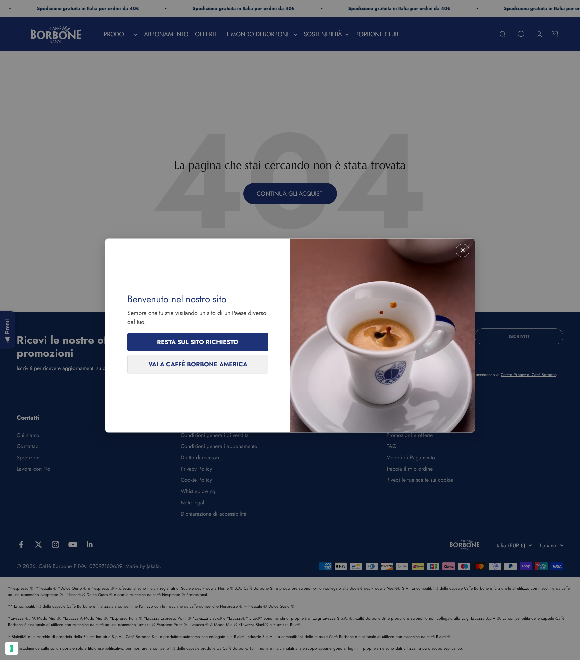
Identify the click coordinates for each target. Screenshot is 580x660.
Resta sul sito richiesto (197, 342)
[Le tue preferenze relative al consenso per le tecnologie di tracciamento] (11, 648)
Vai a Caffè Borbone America (197, 364)
